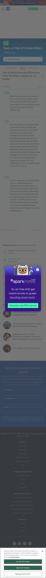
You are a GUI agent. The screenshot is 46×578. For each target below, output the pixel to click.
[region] (23, 563)
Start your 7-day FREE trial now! (23, 305)
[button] (38, 270)
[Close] (42, 551)
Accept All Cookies (23, 561)
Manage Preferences (22, 574)
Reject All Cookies (22, 568)
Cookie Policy (15, 557)
